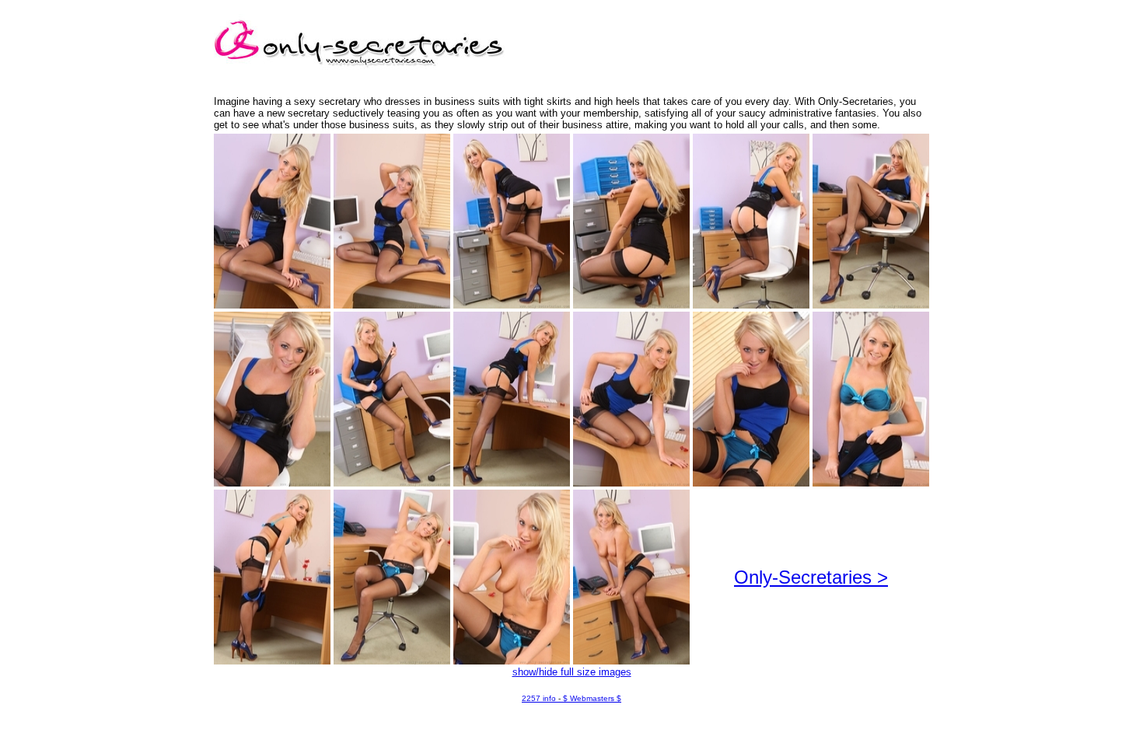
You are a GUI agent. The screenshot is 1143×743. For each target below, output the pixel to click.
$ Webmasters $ (592, 698)
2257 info (539, 698)
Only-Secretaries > (811, 577)
